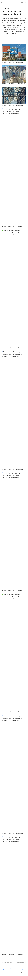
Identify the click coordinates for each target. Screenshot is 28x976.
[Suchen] (26, 2)
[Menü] (22, 2)
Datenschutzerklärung (16, 969)
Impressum (5, 969)
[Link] (2, 2)
